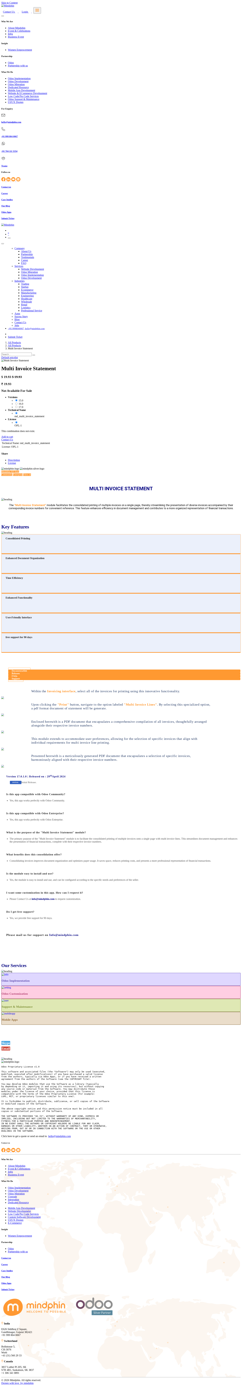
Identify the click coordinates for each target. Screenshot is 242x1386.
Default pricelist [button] (9, 357)
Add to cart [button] (7, 436)
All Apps (10, 472)
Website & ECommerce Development (27, 93)
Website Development (19, 1211)
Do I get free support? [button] (20, 911)
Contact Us (7, 439)
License (12, 463)
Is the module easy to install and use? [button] (30, 873)
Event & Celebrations (19, 30)
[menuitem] (19, 248)
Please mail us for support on (42, 935)
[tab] (121, 794)
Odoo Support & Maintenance (23, 99)
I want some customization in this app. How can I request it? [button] (44, 892)
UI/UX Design (15, 102)
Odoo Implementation (19, 78)
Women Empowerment (20, 49)
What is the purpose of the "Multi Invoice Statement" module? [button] (46, 832)
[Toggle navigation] (9, 238)
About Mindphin (16, 28)
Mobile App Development (21, 90)
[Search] (33, 355)
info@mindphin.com (43, 899)
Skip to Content (9, 2)
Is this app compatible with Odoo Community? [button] (35, 794)
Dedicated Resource (18, 87)
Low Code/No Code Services (23, 96)
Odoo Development (18, 81)
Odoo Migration (16, 84)
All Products (14, 342)
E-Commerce (15, 1223)
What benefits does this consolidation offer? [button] (34, 854)
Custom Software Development (24, 1217)
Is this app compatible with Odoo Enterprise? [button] (35, 813)
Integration (13, 1199)
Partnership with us (18, 65)
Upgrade (12, 1196)
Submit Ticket (15, 337)
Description (14, 460)
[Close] (2, 15)
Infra (10, 33)
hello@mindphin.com (59, 1136)
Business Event (16, 36)
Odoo (11, 62)
